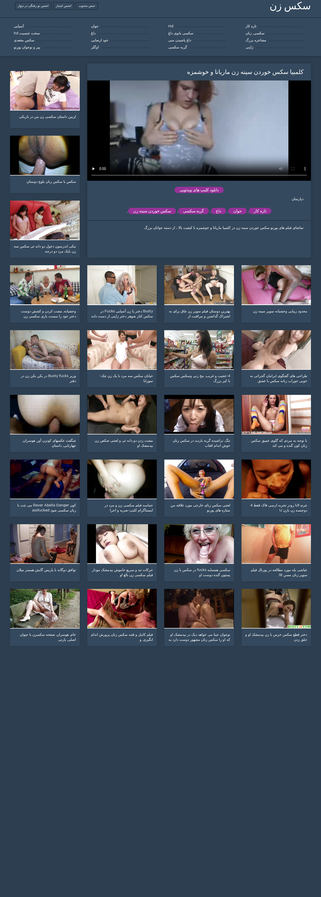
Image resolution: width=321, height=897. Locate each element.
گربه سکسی (193, 211)
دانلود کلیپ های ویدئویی (199, 190)
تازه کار (260, 211)
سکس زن (290, 6)
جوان (237, 211)
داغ (218, 211)
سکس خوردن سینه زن (152, 211)
